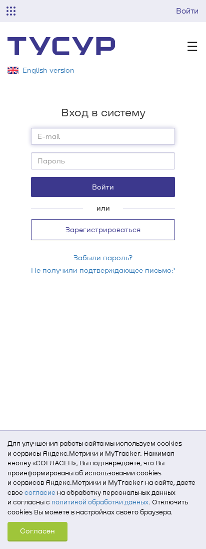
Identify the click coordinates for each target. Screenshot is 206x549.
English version (48, 70)
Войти (187, 10)
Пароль (51, 160)
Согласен (37, 530)
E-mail (49, 136)
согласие (40, 492)
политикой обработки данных (100, 502)
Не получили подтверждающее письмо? (103, 270)
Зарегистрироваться (103, 229)
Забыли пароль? (103, 257)
